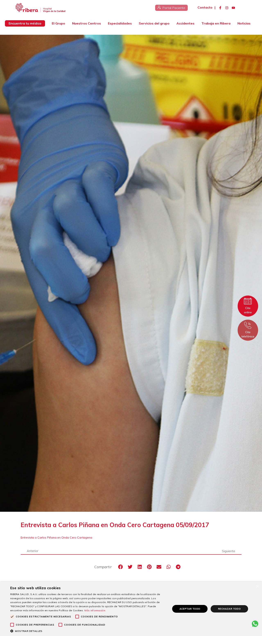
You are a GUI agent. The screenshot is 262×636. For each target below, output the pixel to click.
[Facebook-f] (220, 7)
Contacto (205, 7)
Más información (94, 610)
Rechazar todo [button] (229, 608)
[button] (120, 566)
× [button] (257, 586)
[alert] (131, 609)
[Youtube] (233, 7)
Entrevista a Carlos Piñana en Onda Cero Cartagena (56, 537)
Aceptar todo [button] (190, 608)
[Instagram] (227, 7)
